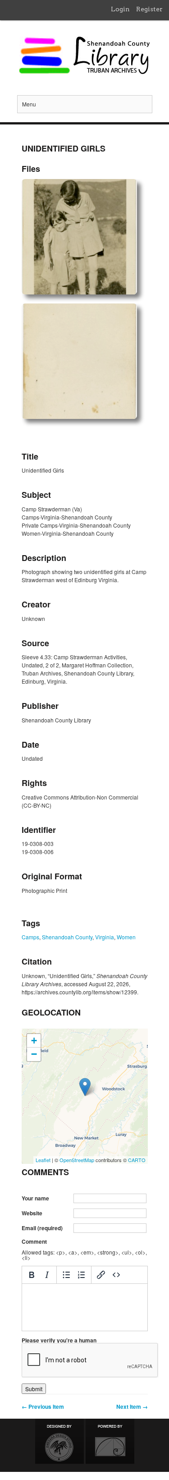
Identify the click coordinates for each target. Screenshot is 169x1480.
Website (32, 1213)
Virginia (104, 937)
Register (149, 9)
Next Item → (132, 1406)
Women (126, 937)
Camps (30, 937)
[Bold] (31, 1274)
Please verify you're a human (59, 1340)
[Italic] (47, 1274)
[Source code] (116, 1274)
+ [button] (34, 1040)
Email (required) (42, 1228)
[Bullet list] (66, 1274)
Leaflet (43, 1159)
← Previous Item (43, 1406)
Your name (35, 1198)
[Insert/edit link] (101, 1274)
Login (120, 9)
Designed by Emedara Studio (59, 1441)
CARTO (137, 1159)
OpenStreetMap (76, 1159)
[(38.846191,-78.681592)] (85, 1087)
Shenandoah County (67, 937)
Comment (34, 1241)
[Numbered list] (81, 1274)
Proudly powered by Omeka (110, 1441)
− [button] (34, 1054)
